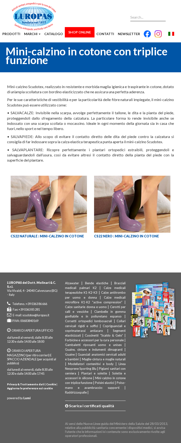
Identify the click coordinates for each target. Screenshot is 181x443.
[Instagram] (158, 35)
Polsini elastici (104, 383)
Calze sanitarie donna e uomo (86, 307)
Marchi (31, 34)
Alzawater (72, 283)
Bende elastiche (96, 283)
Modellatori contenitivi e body (91, 364)
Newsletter (129, 34)
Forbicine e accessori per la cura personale (94, 340)
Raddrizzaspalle (76, 392)
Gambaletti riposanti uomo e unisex (93, 345)
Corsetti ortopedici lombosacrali (88, 321)
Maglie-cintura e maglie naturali (104, 359)
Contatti (105, 34)
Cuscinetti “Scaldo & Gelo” (104, 335)
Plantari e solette (94, 373)
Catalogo (53, 34)
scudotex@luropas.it (35, 315)
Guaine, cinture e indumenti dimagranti (94, 349)
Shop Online (79, 32)
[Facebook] (147, 35)
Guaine (70, 354)
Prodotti (11, 34)
